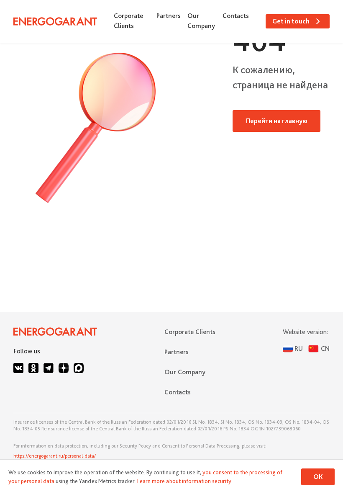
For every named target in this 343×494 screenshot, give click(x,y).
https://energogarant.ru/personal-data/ (54, 456)
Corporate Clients (128, 21)
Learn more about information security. (185, 481)
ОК (318, 477)
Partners (168, 16)
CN (325, 348)
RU (298, 348)
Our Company (201, 21)
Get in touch (291, 21)
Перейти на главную (276, 121)
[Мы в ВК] (18, 368)
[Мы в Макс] (79, 368)
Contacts (236, 16)
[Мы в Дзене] (64, 368)
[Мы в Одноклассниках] (33, 368)
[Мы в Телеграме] (49, 368)
